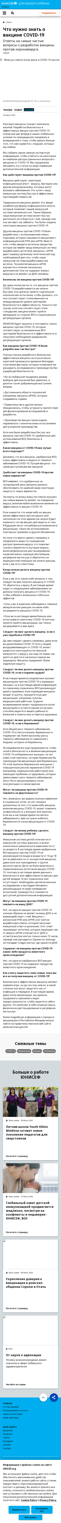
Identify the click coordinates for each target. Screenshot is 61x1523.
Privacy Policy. (48, 1500)
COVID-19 (11, 1051)
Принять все (19, 1509)
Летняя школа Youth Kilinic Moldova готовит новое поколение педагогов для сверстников (27, 1132)
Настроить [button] (31, 1517)
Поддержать (49, 12)
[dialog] (30, 1491)
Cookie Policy (29, 1500)
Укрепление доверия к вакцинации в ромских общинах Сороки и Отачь (26, 1283)
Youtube (7, 1448)
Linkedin (7, 1444)
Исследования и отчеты (15, 1410)
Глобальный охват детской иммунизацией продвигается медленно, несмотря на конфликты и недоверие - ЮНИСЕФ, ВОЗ (29, 1210)
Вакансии (7, 1430)
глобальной (49, 1051)
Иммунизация (24, 1051)
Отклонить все (42, 1509)
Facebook (7, 1434)
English (18, 109)
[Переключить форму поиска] (12, 13)
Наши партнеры (11, 1417)
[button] (54, 1397)
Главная (7, 1403)
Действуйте (10, 1427)
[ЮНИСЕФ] (25, 3)
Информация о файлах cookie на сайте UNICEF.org (27, 1466)
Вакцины (37, 1051)
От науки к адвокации (23, 1355)
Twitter (6, 1437)
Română (8, 109)
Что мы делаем (11, 1407)
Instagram (8, 1441)
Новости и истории (12, 1414)
